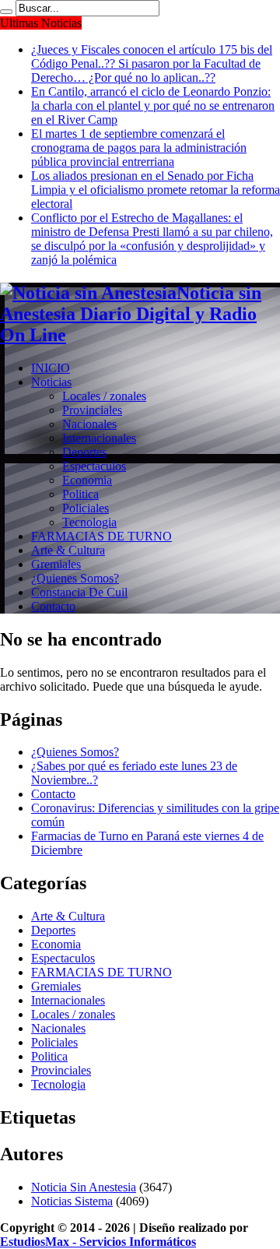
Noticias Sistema (72, 1201)
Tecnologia (89, 522)
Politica (80, 494)
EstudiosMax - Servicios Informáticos (98, 1241)
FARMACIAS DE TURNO (101, 536)
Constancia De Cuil (79, 592)
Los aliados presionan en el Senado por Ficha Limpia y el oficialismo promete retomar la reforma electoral (155, 189)
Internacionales (99, 438)
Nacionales (89, 424)
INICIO (50, 368)
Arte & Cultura (68, 550)
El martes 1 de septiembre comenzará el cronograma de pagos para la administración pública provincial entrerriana (139, 147)
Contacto (53, 606)
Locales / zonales (104, 396)
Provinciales (92, 410)
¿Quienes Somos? (75, 578)
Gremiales (56, 564)
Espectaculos (94, 466)
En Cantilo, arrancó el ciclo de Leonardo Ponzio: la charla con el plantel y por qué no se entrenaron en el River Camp (153, 105)
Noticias (51, 382)
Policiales (85, 508)
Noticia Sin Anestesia (83, 1187)
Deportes (84, 452)
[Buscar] (6, 11)
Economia (87, 480)
